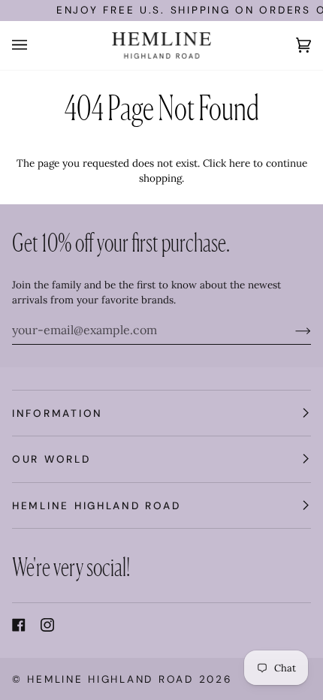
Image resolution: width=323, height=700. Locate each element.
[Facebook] (19, 625)
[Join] (291, 330)
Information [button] (57, 413)
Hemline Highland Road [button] (96, 505)
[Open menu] (34, 45)
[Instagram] (47, 625)
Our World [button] (51, 459)
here (239, 163)
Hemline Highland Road (110, 679)
